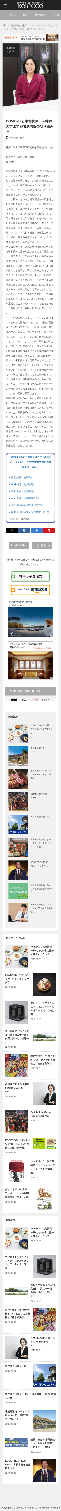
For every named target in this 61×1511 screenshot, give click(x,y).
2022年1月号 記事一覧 (22, 691)
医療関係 (13, 138)
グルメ (12, 15)
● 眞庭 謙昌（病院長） (21, 477)
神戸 (22, 138)
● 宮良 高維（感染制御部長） (24, 498)
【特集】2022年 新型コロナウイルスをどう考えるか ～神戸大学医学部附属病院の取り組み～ (30, 462)
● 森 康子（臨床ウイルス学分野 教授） (29, 512)
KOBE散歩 (40, 15)
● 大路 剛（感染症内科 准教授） (26, 505)
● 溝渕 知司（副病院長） (22, 484)
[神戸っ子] (30, 4)
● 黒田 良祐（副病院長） (22, 491)
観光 (25, 15)
